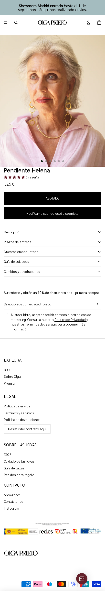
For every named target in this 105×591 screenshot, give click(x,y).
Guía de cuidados (16, 261)
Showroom (12, 494)
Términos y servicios (19, 413)
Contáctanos (13, 501)
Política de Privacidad (70, 319)
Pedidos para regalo (19, 474)
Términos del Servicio (41, 324)
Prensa (9, 383)
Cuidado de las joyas (19, 461)
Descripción (12, 232)
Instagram (11, 508)
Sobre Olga (12, 376)
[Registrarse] (97, 304)
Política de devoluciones (22, 419)
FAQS (7, 454)
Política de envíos (17, 406)
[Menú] (5, 22)
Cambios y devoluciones (22, 271)
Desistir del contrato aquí (27, 429)
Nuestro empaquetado (21, 251)
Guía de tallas (14, 468)
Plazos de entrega (18, 241)
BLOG (7, 369)
